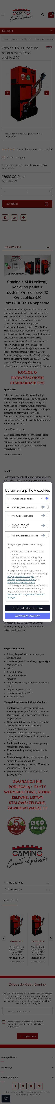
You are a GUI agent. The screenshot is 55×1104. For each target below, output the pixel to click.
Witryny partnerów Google (20, 576)
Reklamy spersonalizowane (25, 535)
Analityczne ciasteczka (22, 516)
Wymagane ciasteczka (22, 499)
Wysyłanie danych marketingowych (20, 525)
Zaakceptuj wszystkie (27, 615)
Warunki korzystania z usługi (21, 582)
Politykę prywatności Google (21, 579)
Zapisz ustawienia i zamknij (27, 608)
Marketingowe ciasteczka (24, 507)
